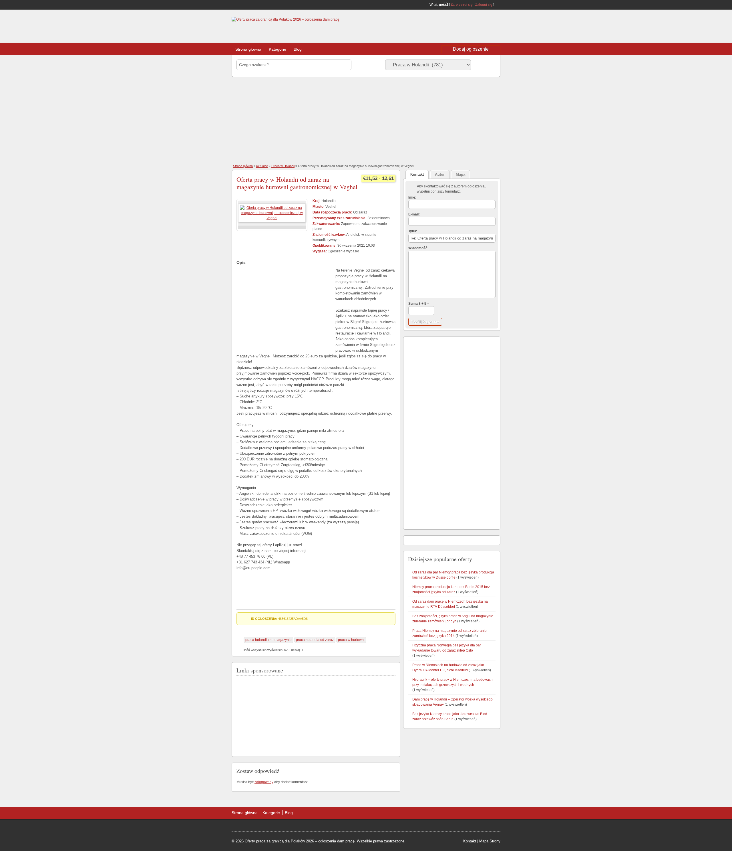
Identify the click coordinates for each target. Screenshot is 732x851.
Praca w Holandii (283, 166)
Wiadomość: (418, 248)
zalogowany (263, 782)
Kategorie (277, 49)
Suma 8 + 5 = (418, 304)
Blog (298, 49)
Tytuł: (412, 231)
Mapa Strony (489, 841)
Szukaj (485, 65)
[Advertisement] (454, 27)
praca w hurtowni (351, 640)
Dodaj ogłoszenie (471, 49)
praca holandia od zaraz (315, 640)
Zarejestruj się (462, 5)
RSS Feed (498, 4)
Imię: (412, 197)
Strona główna (248, 49)
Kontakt (469, 841)
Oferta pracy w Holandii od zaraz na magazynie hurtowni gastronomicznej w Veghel (296, 183)
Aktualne (262, 166)
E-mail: (414, 214)
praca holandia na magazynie (268, 640)
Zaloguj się (483, 5)
